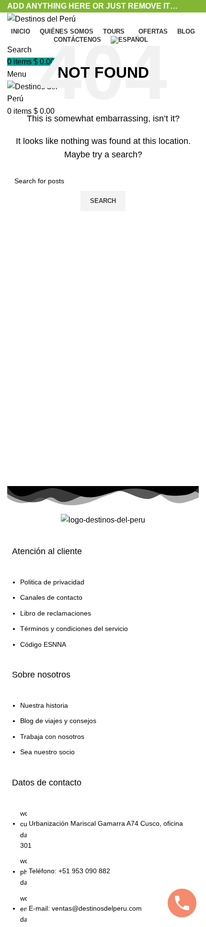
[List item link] (103, 618)
